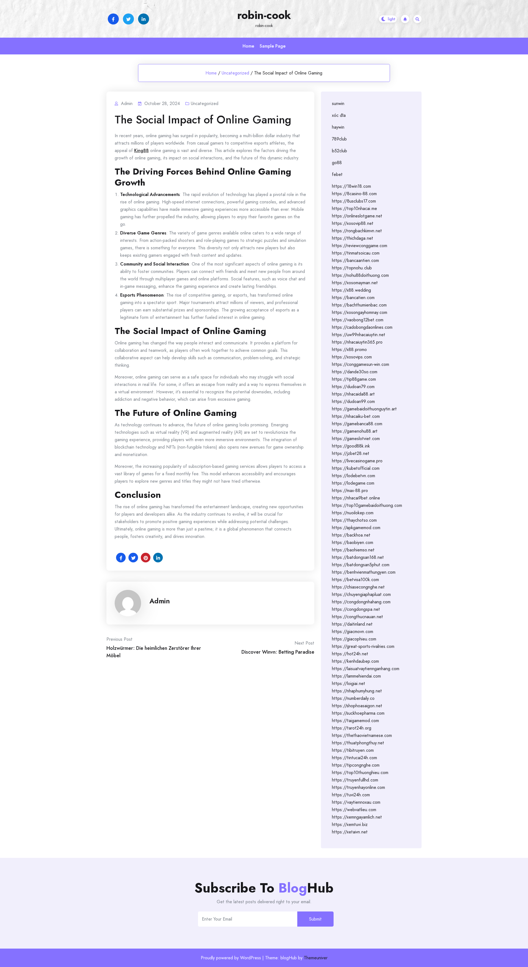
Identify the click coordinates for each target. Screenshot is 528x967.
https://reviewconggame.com (359, 245)
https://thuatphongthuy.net (358, 743)
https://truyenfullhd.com (355, 780)
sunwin (338, 103)
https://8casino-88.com (354, 193)
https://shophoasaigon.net (357, 706)
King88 (141, 150)
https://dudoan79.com (353, 386)
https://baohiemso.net (353, 550)
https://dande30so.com (354, 372)
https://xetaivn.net (350, 832)
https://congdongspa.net (356, 609)
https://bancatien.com (353, 297)
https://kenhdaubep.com (355, 661)
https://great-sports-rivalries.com (363, 646)
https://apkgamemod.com (356, 527)
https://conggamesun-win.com (360, 364)
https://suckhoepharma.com (358, 713)
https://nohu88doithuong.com (360, 275)
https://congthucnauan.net (357, 617)
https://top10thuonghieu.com (360, 772)
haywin (338, 127)
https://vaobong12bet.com (357, 320)
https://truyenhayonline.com (358, 787)
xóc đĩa (339, 115)
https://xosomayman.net (355, 283)
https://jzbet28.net (350, 453)
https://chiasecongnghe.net (358, 587)
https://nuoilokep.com (352, 513)
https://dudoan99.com (353, 401)
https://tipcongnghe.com (356, 765)
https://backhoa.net (351, 535)
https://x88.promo (349, 349)
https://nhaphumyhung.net (357, 691)
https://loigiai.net (348, 683)
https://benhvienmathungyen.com (363, 572)
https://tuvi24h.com (351, 795)
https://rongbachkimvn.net (357, 231)
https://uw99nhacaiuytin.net (358, 334)
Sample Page (272, 46)
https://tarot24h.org (351, 728)
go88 (337, 162)
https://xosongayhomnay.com (359, 312)
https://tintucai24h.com (354, 758)
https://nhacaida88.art (353, 394)
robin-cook (264, 15)
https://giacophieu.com (354, 639)
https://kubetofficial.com (356, 468)
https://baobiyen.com (352, 542)
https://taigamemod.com (355, 720)
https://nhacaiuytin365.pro (357, 342)
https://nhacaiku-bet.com (356, 416)
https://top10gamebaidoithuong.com (367, 505)
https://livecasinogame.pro (357, 461)
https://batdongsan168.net (358, 557)
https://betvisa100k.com (355, 579)
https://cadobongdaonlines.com (362, 327)
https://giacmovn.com (352, 631)
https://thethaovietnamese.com (362, 735)
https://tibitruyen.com (353, 750)
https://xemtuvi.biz (350, 824)
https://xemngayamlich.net (357, 817)
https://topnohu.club (352, 268)
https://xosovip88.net (352, 223)
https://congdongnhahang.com (361, 602)
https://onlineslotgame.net (357, 216)
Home (248, 46)
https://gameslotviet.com (356, 438)
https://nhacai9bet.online (356, 498)
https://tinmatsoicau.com (356, 253)
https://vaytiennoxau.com (356, 802)
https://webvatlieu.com (354, 809)
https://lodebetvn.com (353, 476)
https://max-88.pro (350, 490)
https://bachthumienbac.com (359, 305)
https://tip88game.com (354, 379)
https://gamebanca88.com (357, 424)
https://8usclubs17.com (354, 201)
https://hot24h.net (350, 654)
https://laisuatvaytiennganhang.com (365, 668)
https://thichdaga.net (352, 238)
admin (159, 601)
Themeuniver (316, 958)
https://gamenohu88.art (355, 431)
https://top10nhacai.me (354, 208)
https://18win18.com (351, 186)
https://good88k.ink (351, 446)
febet (337, 174)
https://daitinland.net (352, 624)
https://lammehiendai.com (356, 676)
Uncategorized (235, 73)
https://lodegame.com (353, 483)
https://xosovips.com (352, 357)
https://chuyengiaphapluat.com (361, 594)
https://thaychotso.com (354, 520)
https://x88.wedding (351, 290)
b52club (339, 151)
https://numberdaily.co (353, 698)
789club (339, 139)
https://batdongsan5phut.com (360, 565)
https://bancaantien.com (355, 260)
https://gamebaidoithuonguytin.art (364, 409)
